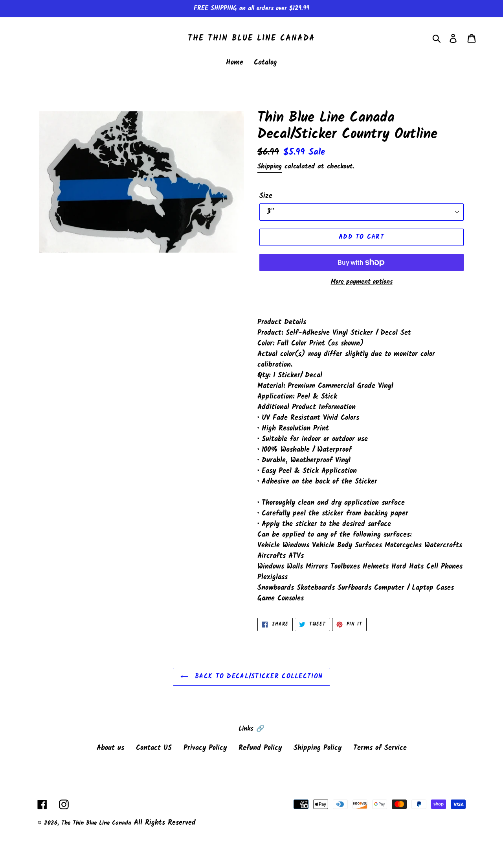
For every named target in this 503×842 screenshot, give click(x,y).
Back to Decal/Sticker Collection (257, 676)
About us (110, 748)
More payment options (362, 282)
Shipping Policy (317, 748)
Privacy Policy (205, 748)
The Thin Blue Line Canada (251, 38)
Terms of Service (380, 748)
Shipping (269, 166)
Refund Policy (260, 748)
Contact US (154, 748)
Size (265, 196)
